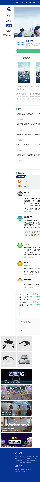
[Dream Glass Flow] (8, 366)
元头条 (8, 21)
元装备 (8, 30)
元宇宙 (8, 25)
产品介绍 (26, 58)
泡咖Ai (8, 35)
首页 (9, 16)
